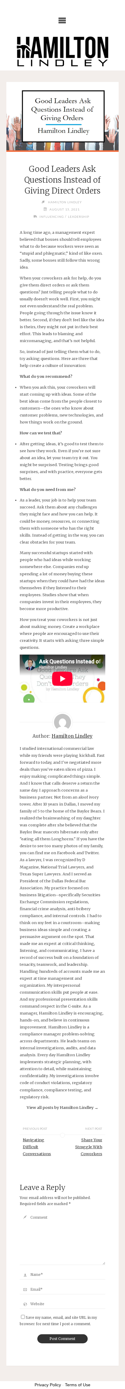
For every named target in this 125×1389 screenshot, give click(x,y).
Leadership (78, 216)
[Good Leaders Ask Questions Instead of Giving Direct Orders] (62, 116)
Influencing (51, 216)
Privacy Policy (48, 1384)
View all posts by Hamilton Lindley (62, 1107)
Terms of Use (77, 1384)
